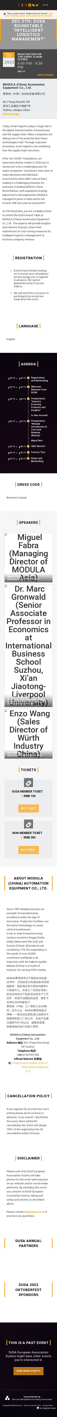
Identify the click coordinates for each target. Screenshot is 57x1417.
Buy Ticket (28, 808)
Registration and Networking (39, 379)
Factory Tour (38, 452)
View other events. (29, 14)
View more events (28, 1371)
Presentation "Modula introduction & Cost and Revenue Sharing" (39, 428)
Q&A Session (38, 446)
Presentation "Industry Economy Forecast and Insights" (38, 404)
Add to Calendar (45, 75)
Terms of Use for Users (32, 1405)
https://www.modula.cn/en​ (28, 1062)
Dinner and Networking (37, 460)
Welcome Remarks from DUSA (38, 389)
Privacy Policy (48, 1405)
